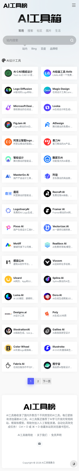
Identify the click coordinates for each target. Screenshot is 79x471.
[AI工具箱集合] (15, 5)
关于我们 (42, 434)
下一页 (47, 381)
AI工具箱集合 (48, 462)
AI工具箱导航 (25, 434)
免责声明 (56, 434)
